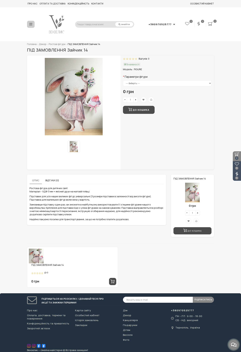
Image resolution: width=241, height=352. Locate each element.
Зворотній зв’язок (38, 328)
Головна (32, 44)
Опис (35, 180)
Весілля (128, 334)
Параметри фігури (136, 77)
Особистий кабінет (202, 3)
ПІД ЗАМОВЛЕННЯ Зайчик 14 (47, 264)
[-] (125, 100)
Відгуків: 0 (143, 58)
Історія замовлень (87, 320)
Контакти (97, 3)
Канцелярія (130, 320)
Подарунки (130, 325)
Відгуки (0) (52, 180)
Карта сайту (83, 310)
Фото (126, 339)
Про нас (32, 3)
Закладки (81, 325)
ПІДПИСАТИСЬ (203, 299)
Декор (127, 315)
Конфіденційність (78, 3)
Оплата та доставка (53, 3)
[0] (199, 24)
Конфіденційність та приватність (48, 323)
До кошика (140, 109)
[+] (136, 100)
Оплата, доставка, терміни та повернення (46, 317)
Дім (125, 310)
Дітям (126, 330)
